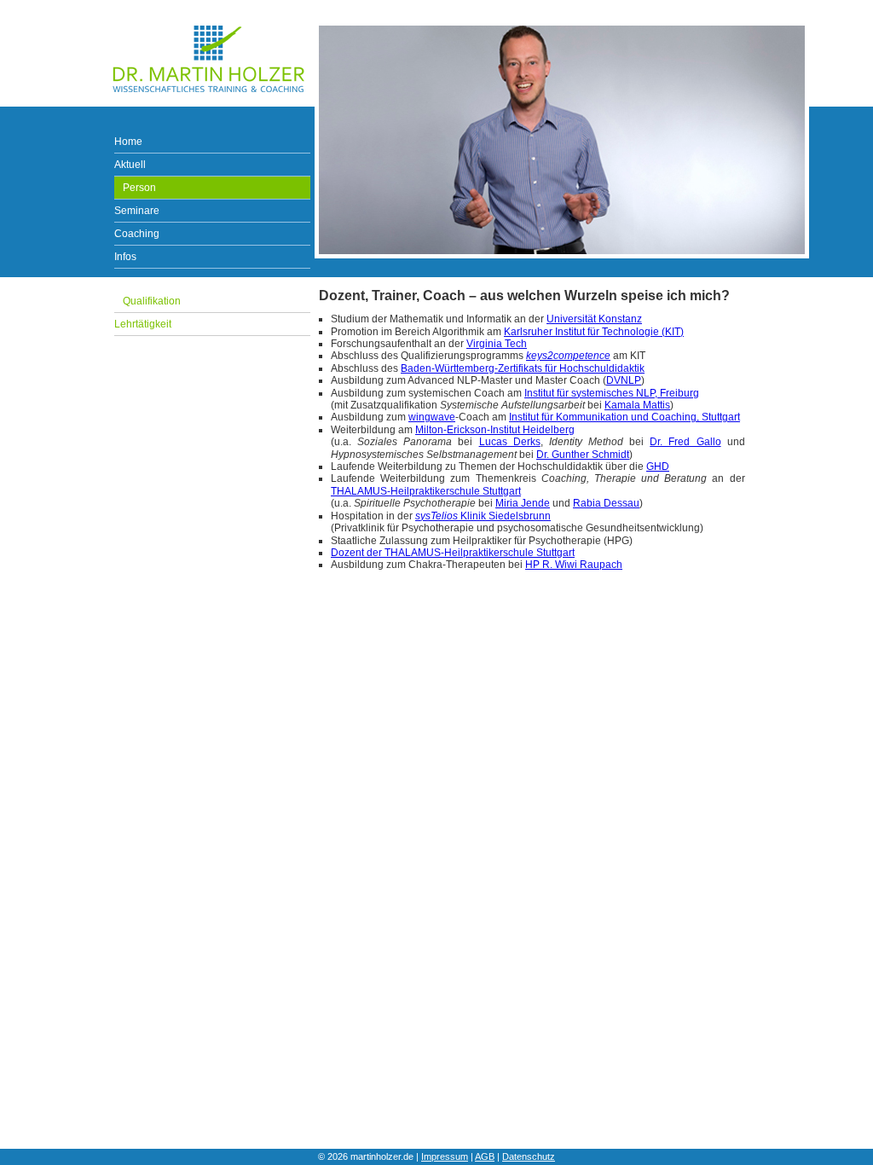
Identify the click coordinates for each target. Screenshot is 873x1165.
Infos (125, 257)
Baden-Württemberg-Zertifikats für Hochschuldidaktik (523, 368)
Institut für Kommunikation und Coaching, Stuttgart (624, 417)
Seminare (136, 211)
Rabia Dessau (606, 503)
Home (128, 142)
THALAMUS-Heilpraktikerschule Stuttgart (426, 491)
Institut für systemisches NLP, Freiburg (611, 393)
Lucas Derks (510, 442)
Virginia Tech (496, 344)
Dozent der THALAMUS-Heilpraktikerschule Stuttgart (453, 553)
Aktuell (130, 165)
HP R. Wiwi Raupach (573, 565)
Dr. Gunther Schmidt (582, 455)
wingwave (431, 417)
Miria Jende (522, 503)
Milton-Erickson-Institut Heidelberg (495, 430)
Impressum (444, 1156)
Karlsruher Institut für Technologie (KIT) (594, 332)
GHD (657, 466)
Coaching (136, 234)
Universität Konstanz (594, 319)
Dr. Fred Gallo (685, 442)
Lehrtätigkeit (142, 324)
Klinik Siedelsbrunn (483, 516)
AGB (484, 1156)
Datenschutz (528, 1156)
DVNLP (623, 380)
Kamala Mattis (637, 405)
